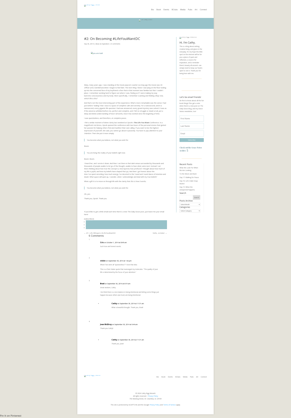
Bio (152, 10)
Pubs (190, 10)
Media (182, 10)
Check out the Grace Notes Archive (190, 149)
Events (166, 10)
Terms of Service (169, 405)
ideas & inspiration (102, 44)
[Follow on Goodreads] (197, 84)
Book (158, 10)
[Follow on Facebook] (186, 84)
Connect (203, 10)
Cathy (114, 303)
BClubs (175, 10)
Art (196, 10)
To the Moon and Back (188, 174)
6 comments (115, 44)
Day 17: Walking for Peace (189, 177)
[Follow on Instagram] (191, 84)
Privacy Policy (153, 396)
